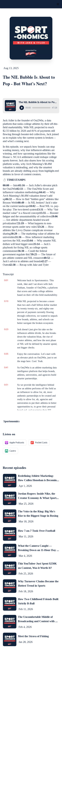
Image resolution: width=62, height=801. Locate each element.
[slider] (41, 107)
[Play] (22, 108)
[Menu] (57, 4)
